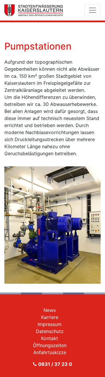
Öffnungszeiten (49, 345)
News (49, 310)
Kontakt (49, 338)
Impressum (50, 324)
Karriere (49, 317)
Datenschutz (50, 331)
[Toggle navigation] (92, 10)
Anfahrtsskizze (49, 352)
